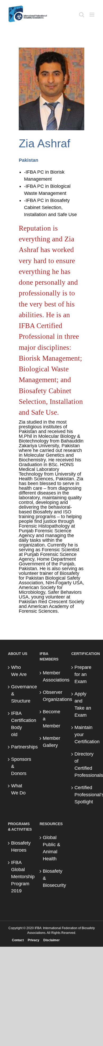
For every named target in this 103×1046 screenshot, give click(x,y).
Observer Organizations (52, 696)
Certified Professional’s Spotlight (83, 794)
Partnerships (20, 747)
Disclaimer (51, 940)
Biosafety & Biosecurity (52, 878)
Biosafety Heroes (20, 846)
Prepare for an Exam (82, 674)
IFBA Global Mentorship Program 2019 (20, 876)
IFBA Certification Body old (20, 724)
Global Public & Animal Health (51, 848)
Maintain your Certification (83, 734)
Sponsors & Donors (20, 766)
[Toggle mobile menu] (92, 14)
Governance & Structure (20, 694)
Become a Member (51, 718)
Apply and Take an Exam (82, 704)
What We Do (18, 789)
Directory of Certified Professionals (83, 764)
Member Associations (52, 676)
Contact (18, 940)
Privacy (33, 940)
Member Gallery (51, 742)
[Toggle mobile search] (81, 14)
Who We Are (19, 671)
